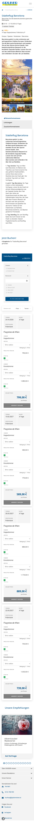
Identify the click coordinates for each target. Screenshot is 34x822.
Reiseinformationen (12, 118)
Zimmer (7, 265)
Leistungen (8, 122)
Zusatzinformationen (12, 127)
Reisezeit (8, 275)
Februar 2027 (11, 287)
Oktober (9, 285)
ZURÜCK (29, 10)
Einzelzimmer (10, 271)
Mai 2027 (10, 292)
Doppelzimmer (11, 268)
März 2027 (10, 290)
